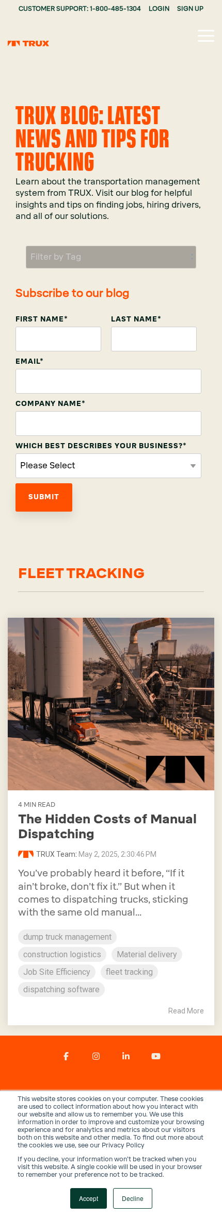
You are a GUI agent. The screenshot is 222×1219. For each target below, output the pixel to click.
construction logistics (62, 954)
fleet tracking (129, 972)
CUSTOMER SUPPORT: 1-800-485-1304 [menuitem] (80, 8)
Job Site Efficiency (56, 972)
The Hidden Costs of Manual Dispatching (107, 826)
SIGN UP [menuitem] (190, 8)
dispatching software (61, 989)
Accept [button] (88, 1198)
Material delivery (147, 954)
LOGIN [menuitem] (159, 8)
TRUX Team (55, 854)
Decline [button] (133, 1198)
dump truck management (67, 937)
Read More (186, 1011)
